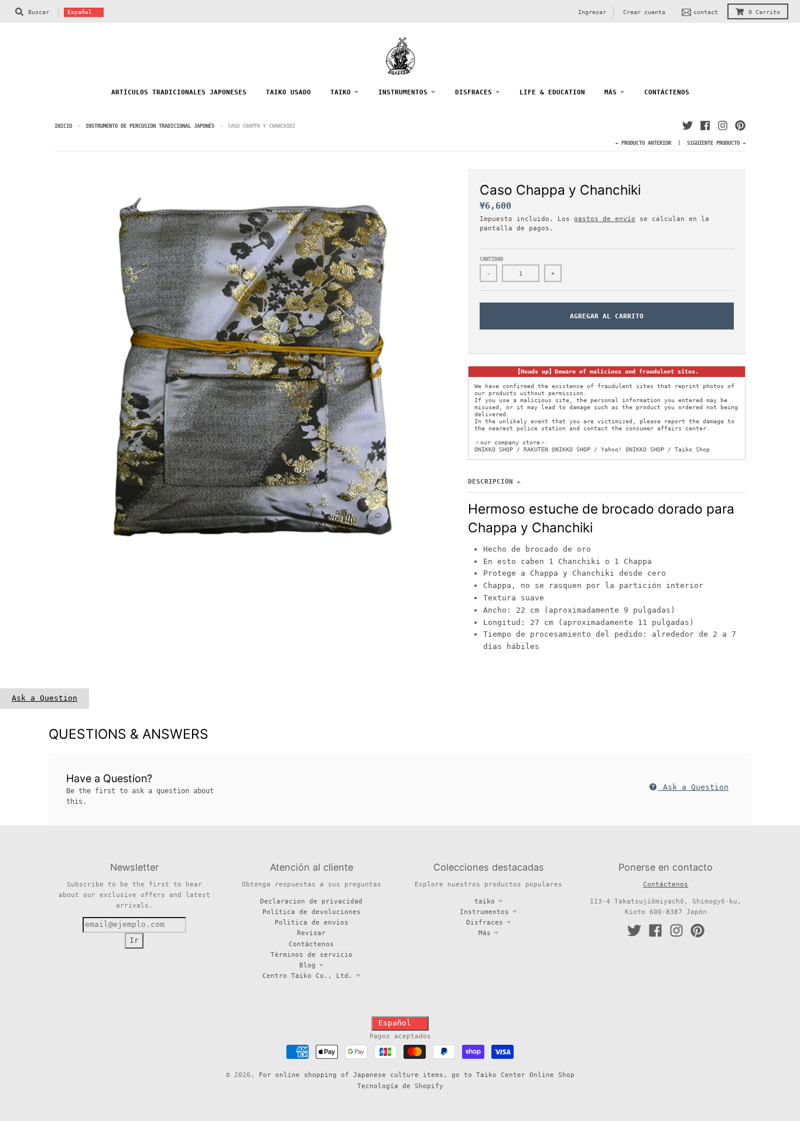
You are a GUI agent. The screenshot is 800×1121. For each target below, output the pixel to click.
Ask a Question (44, 698)
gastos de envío (604, 219)
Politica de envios (311, 922)
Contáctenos (311, 944)
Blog (307, 965)
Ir (134, 940)
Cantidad (491, 259)
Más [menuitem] (610, 92)
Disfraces (484, 922)
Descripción (490, 481)
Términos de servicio (312, 954)
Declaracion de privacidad (311, 901)
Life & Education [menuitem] (552, 92)
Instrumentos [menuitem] (403, 92)
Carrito (764, 12)
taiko (484, 901)
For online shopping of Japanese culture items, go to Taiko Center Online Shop (417, 1075)
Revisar (311, 933)
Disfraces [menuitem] (473, 92)
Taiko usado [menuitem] (288, 92)
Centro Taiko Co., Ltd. (307, 975)
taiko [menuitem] (340, 92)
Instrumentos (484, 912)
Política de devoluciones (311, 912)
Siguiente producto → (716, 143)
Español (79, 12)
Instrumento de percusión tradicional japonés (151, 126)
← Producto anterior (643, 143)
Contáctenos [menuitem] (666, 92)
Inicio (63, 126)
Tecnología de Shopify (400, 1086)
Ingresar (592, 12)
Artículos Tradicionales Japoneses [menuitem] (179, 92)
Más (484, 933)
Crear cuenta (644, 12)
